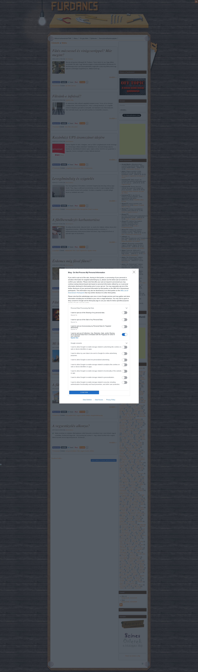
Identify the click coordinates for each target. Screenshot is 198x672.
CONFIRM (84, 392)
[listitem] (99, 308)
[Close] (135, 273)
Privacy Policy (110, 399)
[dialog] (99, 336)
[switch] (124, 312)
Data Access (99, 399)
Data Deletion (87, 399)
